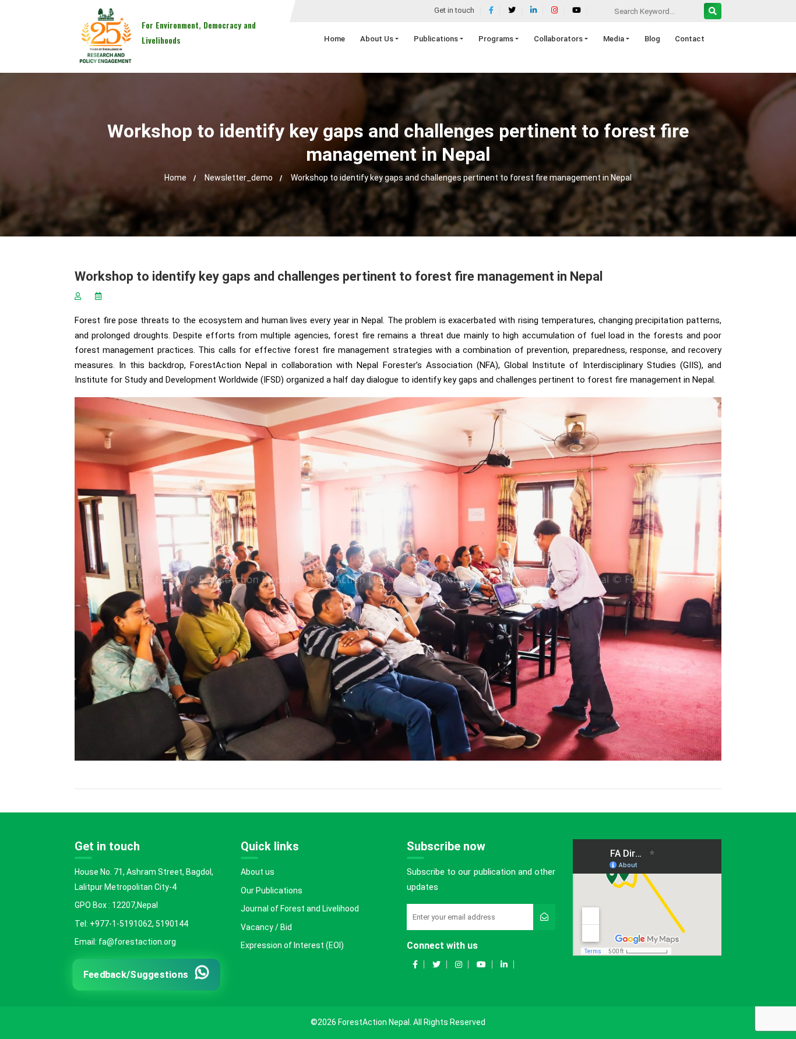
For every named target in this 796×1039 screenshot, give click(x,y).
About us (257, 872)
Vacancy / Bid (266, 927)
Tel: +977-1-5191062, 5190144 (131, 923)
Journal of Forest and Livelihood (300, 908)
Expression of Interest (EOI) (292, 945)
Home (175, 177)
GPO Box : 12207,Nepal (116, 905)
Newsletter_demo (239, 177)
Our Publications (271, 890)
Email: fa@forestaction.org (125, 941)
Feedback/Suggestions (136, 974)
